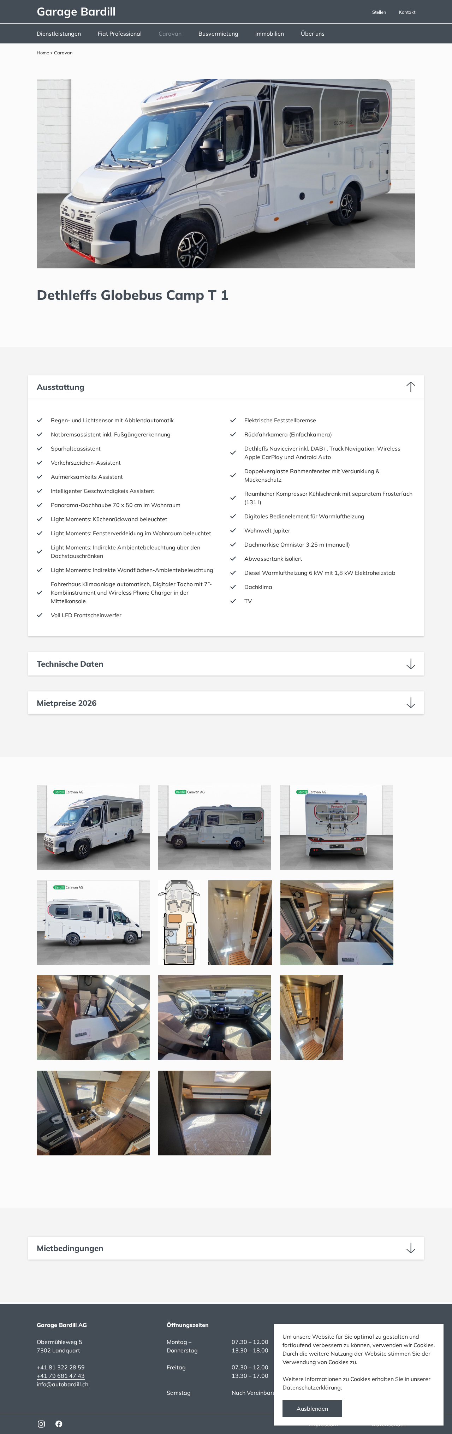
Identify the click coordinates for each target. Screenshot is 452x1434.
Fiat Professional (120, 33)
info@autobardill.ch (62, 1384)
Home (43, 52)
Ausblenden (312, 1408)
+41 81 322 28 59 (61, 1367)
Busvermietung (218, 33)
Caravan (170, 33)
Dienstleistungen (59, 33)
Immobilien (269, 33)
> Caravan (61, 52)
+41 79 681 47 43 (61, 1375)
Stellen (379, 12)
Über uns (313, 33)
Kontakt (407, 12)
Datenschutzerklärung (311, 1387)
